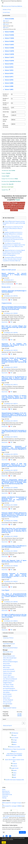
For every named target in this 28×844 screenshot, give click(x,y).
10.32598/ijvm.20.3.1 (9, 280)
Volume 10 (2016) (9, 60)
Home (3, 789)
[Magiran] (14, 751)
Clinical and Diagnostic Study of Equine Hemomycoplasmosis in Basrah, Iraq (14, 561)
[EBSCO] (14, 744)
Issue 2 (7, 24)
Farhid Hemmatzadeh (8, 669)
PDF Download (5, 115)
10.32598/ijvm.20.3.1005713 (11, 384)
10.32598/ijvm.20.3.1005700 (11, 332)
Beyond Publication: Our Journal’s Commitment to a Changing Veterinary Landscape (14, 275)
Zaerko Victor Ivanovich (9, 671)
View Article (5, 300)
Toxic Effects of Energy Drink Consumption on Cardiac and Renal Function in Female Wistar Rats (14, 432)
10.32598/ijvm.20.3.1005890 (11, 536)
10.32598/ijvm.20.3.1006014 (11, 621)
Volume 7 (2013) (9, 70)
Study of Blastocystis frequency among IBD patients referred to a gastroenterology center (14, 223)
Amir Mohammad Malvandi (10, 679)
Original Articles (7, 303)
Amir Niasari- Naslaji (8, 684)
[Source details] (14, 737)
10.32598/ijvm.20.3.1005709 (11, 602)
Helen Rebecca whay (8, 686)
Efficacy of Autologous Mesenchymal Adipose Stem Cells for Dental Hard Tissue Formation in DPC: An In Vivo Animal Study (14, 308)
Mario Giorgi (6, 667)
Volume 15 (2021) (9, 44)
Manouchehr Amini (8, 652)
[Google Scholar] (14, 768)
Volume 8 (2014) (9, 67)
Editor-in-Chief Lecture (9, 270)
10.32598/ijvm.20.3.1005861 (11, 505)
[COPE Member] (14, 733)
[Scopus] (14, 735)
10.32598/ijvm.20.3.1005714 (11, 403)
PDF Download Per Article (5, 125)
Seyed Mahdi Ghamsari (9, 643)
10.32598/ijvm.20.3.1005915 (11, 581)
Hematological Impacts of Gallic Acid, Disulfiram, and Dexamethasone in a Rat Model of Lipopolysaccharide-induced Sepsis (14, 465)
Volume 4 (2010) (9, 80)
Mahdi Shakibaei (7, 694)
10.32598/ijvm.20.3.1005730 (11, 296)
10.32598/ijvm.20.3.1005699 (11, 313)
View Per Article (5, 120)
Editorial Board (6, 793)
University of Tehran (8, 638)
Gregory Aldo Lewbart (8, 677)
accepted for (13, 200)
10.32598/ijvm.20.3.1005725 (11, 437)
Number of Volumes (5, 94)
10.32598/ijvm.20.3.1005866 (11, 520)
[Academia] (14, 766)
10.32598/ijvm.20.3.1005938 (11, 566)
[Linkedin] (6, 836)
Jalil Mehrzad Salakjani (8, 681)
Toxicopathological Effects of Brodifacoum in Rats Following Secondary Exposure (14, 546)
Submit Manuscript (7, 794)
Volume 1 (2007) (9, 89)
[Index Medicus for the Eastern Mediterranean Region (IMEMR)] (14, 754)
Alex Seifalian (6, 692)
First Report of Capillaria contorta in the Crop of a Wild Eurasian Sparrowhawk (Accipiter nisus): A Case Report (14, 616)
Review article (6, 287)
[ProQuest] (14, 763)
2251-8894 (19, 714)
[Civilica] (14, 772)
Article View (6, 112)
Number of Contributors (6, 108)
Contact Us (5, 796)
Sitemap (4, 798)
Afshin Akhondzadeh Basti (9, 658)
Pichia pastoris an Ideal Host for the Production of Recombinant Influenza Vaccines (13, 228)
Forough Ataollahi (7, 703)
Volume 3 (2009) (9, 83)
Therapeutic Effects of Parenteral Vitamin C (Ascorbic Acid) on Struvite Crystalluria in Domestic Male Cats (12, 259)
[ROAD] (14, 777)
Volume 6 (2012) (9, 73)
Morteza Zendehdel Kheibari (10, 648)
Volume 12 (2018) (9, 54)
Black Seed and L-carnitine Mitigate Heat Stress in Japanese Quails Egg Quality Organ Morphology (14, 327)
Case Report (5, 590)
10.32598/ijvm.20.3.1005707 (11, 367)
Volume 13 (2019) (9, 51)
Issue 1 (7, 27)
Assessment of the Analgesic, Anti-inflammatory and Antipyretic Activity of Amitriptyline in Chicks (14, 345)
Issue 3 (7, 21)
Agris (14, 757)
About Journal (5, 791)
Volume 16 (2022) (9, 41)
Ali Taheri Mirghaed (8, 700)
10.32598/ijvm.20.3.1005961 (11, 551)
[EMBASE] (14, 742)
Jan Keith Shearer (7, 696)
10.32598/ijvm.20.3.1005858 (11, 487)
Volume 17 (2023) (9, 38)
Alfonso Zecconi (7, 702)
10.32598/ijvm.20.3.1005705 (11, 350)
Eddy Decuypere (7, 660)
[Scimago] (14, 740)
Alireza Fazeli (6, 663)
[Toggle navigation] (13, 3)
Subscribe (22, 832)
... (3, 782)
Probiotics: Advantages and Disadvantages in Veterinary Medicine (14, 291)
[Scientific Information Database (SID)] (14, 779)
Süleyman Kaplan (7, 673)
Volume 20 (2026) (9, 19)
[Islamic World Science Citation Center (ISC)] (14, 760)
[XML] (8, 266)
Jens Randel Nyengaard (9, 688)
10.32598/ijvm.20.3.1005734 (11, 454)
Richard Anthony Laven (9, 656)
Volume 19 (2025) (9, 32)
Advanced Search (7, 725)
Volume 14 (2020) (9, 48)
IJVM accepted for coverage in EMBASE (12, 806)
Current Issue (6, 12)
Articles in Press (7, 9)
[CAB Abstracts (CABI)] (14, 746)
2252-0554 (19, 715)
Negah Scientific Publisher (9, 708)
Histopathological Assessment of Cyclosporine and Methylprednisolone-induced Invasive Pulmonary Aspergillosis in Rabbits (14, 448)
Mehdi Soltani (6, 698)
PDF (19, 284)
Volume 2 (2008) (9, 86)
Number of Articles (5, 103)
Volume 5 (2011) (9, 76)
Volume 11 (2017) (9, 57)
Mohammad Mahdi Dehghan (10, 661)
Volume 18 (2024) (9, 35)
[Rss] (10, 836)
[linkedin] (14, 770)
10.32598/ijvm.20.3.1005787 (11, 470)
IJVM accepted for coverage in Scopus (11, 802)
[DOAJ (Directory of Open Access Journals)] (14, 749)
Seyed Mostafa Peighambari (10, 690)
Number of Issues (5, 99)
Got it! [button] (4, 842)
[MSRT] (14, 775)
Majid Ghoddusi (7, 665)
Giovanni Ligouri (7, 675)
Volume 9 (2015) (9, 64)
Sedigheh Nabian (7, 682)
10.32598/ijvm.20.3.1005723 (11, 421)
